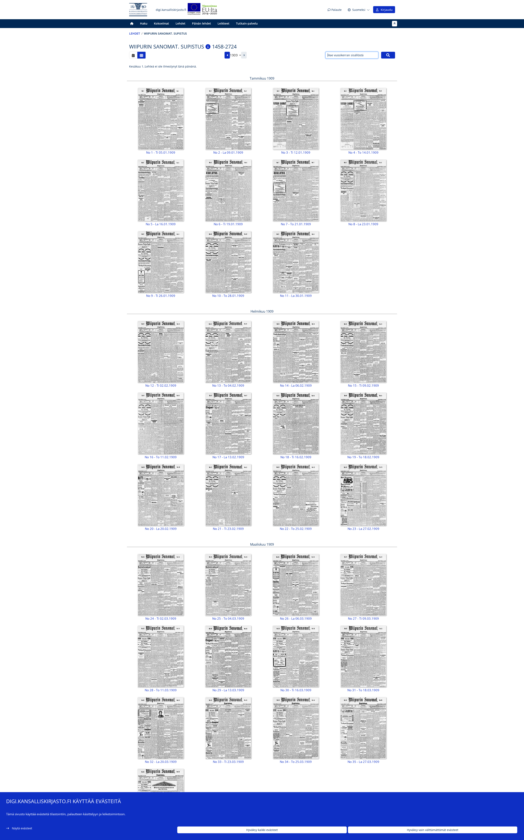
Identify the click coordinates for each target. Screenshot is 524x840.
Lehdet (180, 23)
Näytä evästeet (22, 828)
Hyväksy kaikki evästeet (262, 830)
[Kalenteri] (133, 55)
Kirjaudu (386, 10)
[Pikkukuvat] (141, 55)
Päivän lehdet (201, 23)
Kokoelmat (161, 23)
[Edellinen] (227, 55)
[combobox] (235, 55)
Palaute (336, 10)
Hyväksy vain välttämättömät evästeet (432, 830)
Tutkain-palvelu (247, 23)
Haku (143, 23)
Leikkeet (223, 23)
